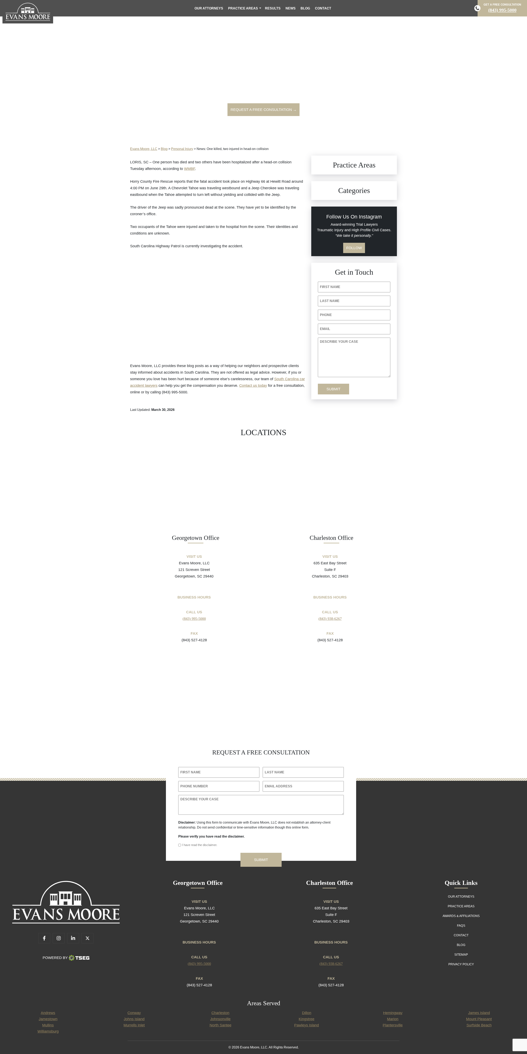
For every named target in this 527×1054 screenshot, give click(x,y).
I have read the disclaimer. (199, 845)
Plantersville (393, 1025)
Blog (305, 8)
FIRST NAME (330, 287)
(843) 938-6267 (330, 619)
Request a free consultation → (264, 110)
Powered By (55, 958)
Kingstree (306, 1019)
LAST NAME (329, 301)
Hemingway (392, 1013)
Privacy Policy (461, 964)
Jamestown (48, 1019)
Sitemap (461, 954)
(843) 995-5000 (502, 10)
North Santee (220, 1025)
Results (273, 8)
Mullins (48, 1025)
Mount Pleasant (479, 1019)
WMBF (189, 169)
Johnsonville (220, 1019)
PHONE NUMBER (194, 786)
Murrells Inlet (134, 1025)
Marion (392, 1019)
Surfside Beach (479, 1025)
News (291, 8)
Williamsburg (48, 1031)
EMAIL (325, 329)
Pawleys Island (306, 1025)
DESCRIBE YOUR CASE (339, 341)
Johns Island (134, 1019)
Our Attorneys (209, 8)
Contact (323, 8)
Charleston (220, 1013)
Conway (134, 1013)
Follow (354, 248)
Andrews (48, 1013)
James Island (479, 1013)
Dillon (306, 1013)
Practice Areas (243, 8)
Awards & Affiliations (461, 916)
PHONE (326, 315)
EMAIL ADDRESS (278, 786)
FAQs (461, 925)
